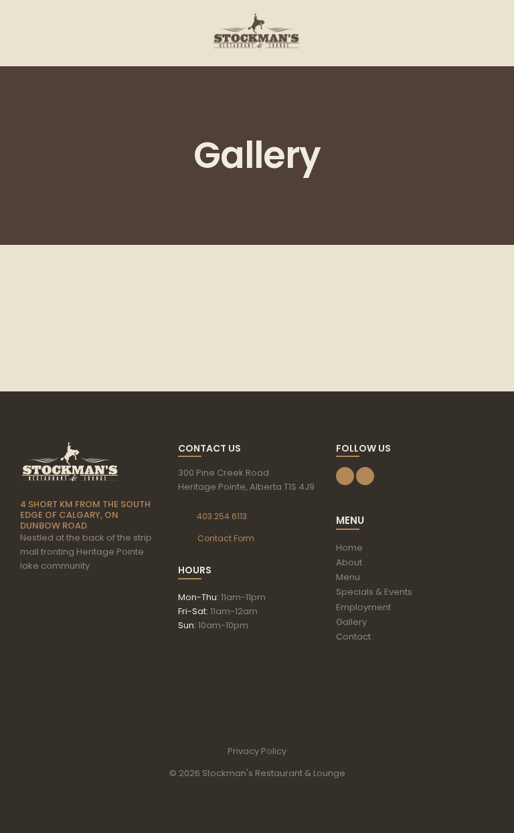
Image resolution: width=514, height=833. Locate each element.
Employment (363, 607)
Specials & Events (374, 591)
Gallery (351, 622)
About (349, 562)
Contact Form (225, 538)
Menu (348, 577)
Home (349, 547)
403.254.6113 (222, 516)
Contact (353, 636)
